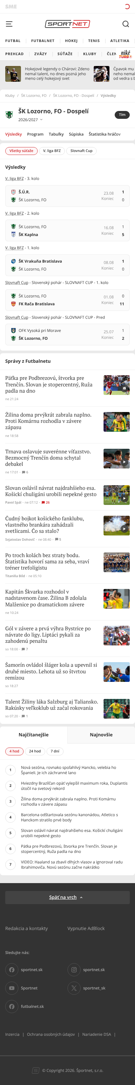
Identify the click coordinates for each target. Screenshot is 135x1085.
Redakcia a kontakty (26, 928)
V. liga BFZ (14, 178)
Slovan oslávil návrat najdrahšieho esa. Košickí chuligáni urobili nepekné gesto (51, 491)
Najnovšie (101, 735)
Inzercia (12, 1034)
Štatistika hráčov (105, 134)
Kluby (10, 96)
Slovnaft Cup (17, 282)
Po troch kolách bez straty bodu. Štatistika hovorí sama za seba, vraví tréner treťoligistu (47, 562)
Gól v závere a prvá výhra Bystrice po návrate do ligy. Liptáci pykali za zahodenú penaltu (48, 635)
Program (35, 134)
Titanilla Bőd (15, 576)
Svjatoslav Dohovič (20, 539)
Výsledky (13, 134)
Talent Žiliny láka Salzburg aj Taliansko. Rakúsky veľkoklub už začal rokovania (51, 705)
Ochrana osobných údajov (51, 1034)
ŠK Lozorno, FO (34, 96)
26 (47, 502)
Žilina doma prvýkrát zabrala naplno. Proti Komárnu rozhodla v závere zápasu (48, 421)
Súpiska (76, 134)
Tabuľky (56, 134)
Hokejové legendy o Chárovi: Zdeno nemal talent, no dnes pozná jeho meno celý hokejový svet (57, 74)
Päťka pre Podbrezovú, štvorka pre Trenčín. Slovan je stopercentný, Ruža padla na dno (48, 384)
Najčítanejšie (33, 735)
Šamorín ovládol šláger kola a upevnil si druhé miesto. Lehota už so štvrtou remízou (51, 671)
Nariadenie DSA (96, 1034)
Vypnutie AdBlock (86, 928)
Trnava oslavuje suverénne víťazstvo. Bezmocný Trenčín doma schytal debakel (48, 458)
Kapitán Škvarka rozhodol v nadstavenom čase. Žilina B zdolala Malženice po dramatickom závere (46, 598)
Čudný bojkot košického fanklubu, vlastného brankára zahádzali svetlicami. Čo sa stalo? (44, 525)
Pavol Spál (13, 502)
